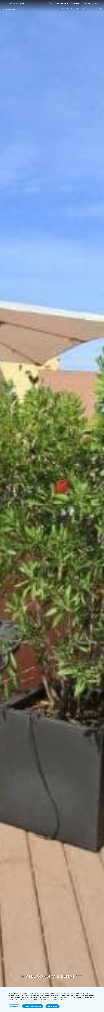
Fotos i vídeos (81, 9)
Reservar (96, 3)
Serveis (73, 9)
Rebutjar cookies (53, 1006)
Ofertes (89, 9)
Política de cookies (58, 999)
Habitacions (66, 9)
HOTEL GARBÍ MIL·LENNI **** (11, 9)
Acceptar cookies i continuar (32, 1006)
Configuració (14, 1006)
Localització (98, 9)
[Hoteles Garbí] (17, 3)
